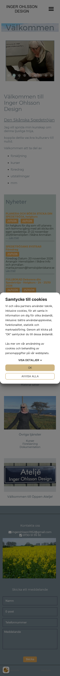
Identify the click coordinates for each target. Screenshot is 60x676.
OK (30, 367)
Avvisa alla (30, 376)
